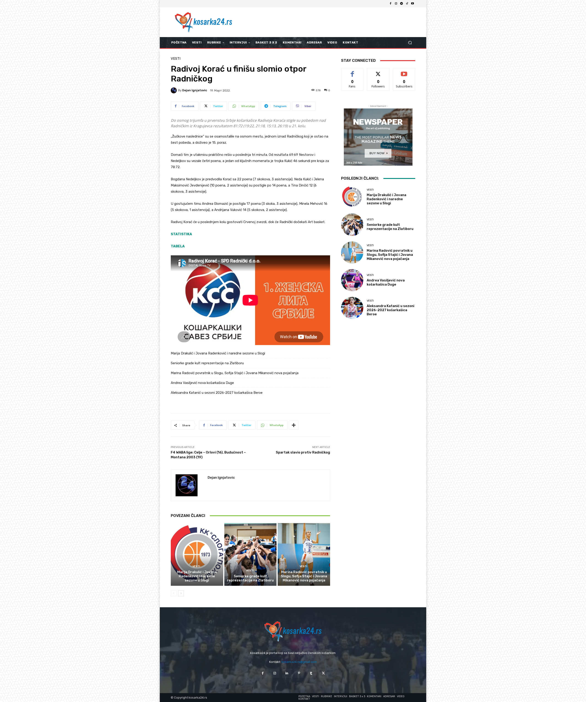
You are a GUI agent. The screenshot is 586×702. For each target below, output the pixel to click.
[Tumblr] (311, 673)
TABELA (178, 246)
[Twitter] (323, 673)
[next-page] (181, 593)
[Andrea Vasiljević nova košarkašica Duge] (352, 280)
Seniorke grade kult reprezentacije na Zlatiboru (207, 363)
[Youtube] (412, 3)
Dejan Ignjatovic (194, 90)
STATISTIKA (181, 234)
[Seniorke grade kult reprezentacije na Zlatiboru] (250, 554)
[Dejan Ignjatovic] (174, 90)
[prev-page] (173, 593)
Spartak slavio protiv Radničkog (303, 452)
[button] (409, 42)
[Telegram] (401, 3)
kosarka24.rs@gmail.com (299, 662)
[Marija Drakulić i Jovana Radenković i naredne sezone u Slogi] (197, 554)
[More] (293, 425)
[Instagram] (396, 3)
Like (352, 71)
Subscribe (404, 71)
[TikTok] (407, 3)
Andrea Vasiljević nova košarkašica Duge (202, 383)
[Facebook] (390, 3)
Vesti (175, 58)
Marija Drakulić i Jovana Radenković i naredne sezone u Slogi (218, 353)
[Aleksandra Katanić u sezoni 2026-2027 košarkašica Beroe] (352, 308)
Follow (378, 71)
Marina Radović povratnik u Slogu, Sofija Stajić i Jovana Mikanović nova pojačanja (234, 373)
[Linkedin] (286, 673)
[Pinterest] (299, 673)
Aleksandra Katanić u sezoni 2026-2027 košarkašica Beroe (217, 393)
